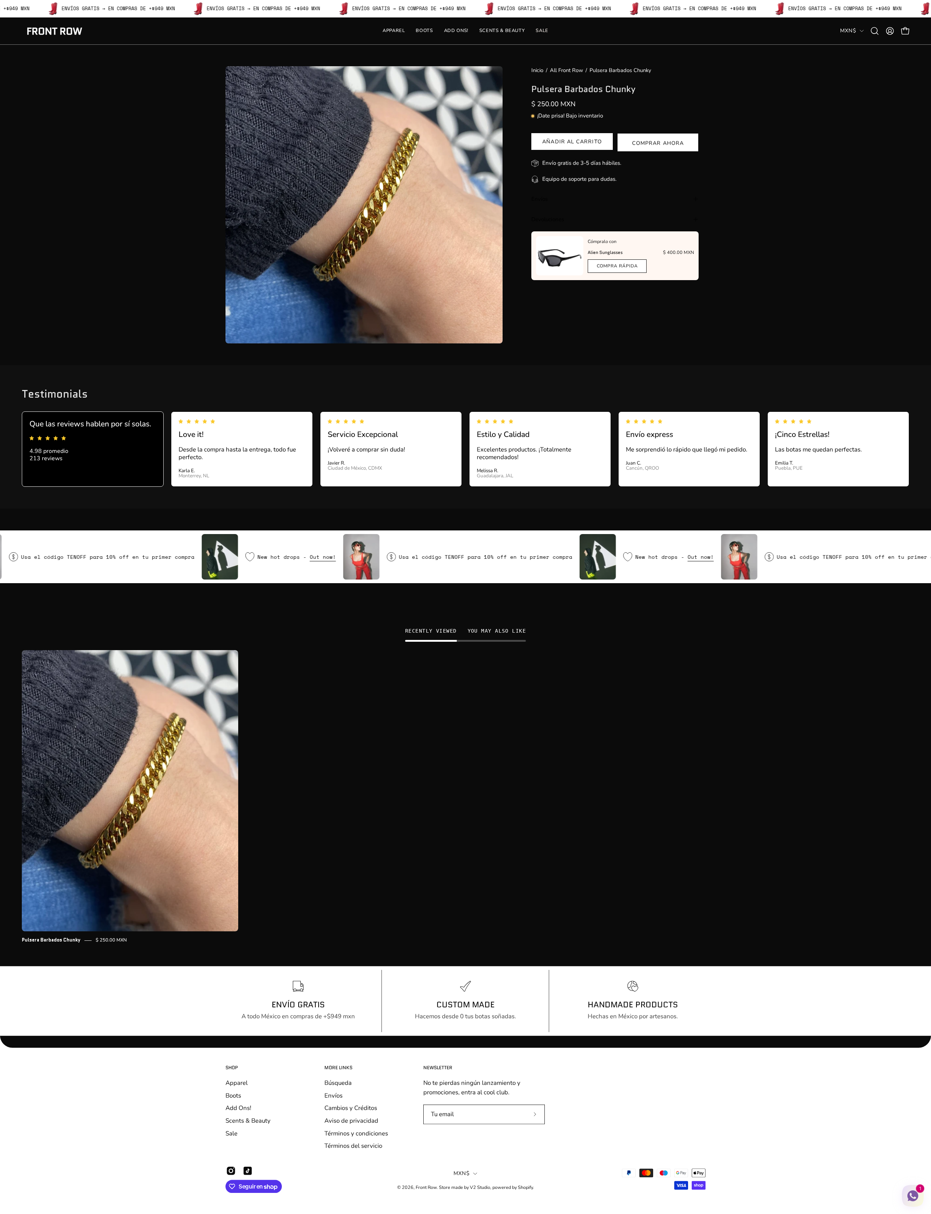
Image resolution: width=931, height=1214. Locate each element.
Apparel (236, 1083)
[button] (874, 31)
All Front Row (566, 70)
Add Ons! (238, 1108)
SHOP (231, 1068)
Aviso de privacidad (351, 1121)
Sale (231, 1133)
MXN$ (848, 30)
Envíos (539, 199)
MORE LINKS (338, 1068)
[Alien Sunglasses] (559, 255)
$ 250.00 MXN (111, 940)
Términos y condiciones (356, 1133)
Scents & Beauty (248, 1121)
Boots (233, 1095)
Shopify (525, 1187)
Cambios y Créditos (350, 1108)
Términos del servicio (353, 1146)
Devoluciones (547, 219)
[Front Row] (54, 31)
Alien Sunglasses (605, 252)
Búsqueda (338, 1083)
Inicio (537, 70)
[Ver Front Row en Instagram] (230, 1170)
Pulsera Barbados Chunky (51, 940)
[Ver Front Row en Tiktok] (247, 1170)
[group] (465, 797)
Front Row (426, 1187)
